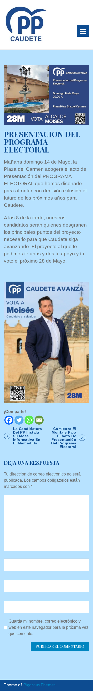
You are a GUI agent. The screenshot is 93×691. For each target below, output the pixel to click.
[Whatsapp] (29, 420)
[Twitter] (19, 420)
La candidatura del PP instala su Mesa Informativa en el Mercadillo (27, 436)
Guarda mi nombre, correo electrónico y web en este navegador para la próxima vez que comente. (48, 627)
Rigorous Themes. (40, 685)
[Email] (39, 420)
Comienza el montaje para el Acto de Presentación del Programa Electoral (63, 438)
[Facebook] (8, 420)
